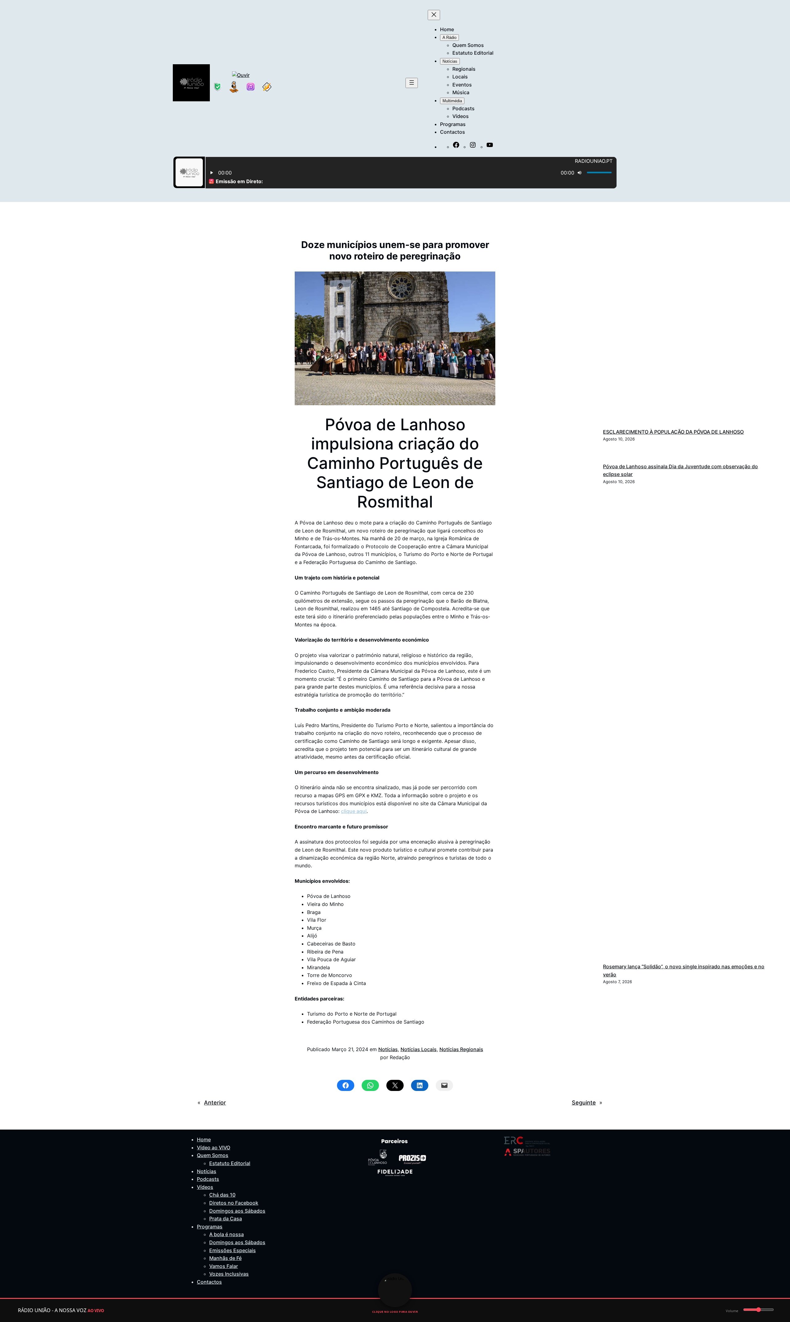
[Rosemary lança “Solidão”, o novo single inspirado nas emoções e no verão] (684, 725)
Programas (209, 1226)
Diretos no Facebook (233, 1203)
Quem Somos (212, 1155)
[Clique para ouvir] (395, 1290)
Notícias (388, 1049)
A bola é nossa (226, 1234)
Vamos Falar (223, 1266)
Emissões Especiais (232, 1250)
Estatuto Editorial (229, 1163)
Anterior (215, 1102)
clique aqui (354, 811)
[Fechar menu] (434, 15)
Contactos (209, 1282)
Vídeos (205, 1187)
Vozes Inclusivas (229, 1274)
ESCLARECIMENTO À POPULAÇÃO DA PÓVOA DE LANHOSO (673, 432)
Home (204, 1139)
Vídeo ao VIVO (213, 1147)
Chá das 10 (222, 1195)
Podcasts (208, 1179)
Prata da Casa (225, 1218)
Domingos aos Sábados (237, 1211)
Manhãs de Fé (225, 1258)
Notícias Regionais (461, 1049)
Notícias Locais (419, 1049)
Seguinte (584, 1102)
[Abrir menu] (411, 83)
